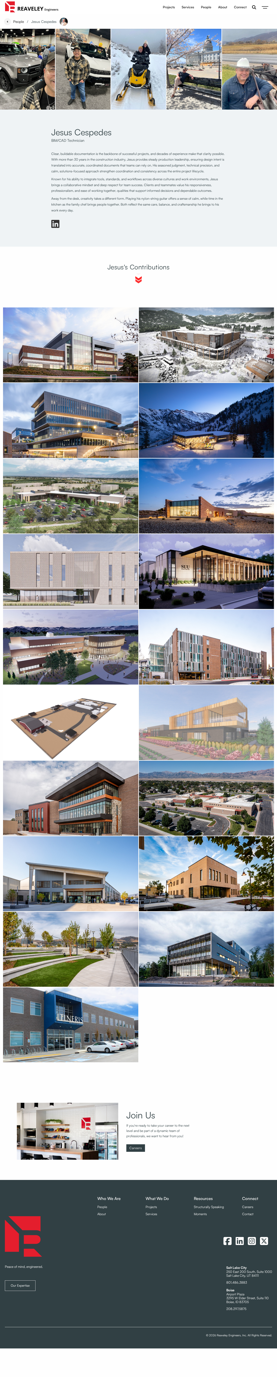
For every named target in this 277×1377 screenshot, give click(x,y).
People (206, 7)
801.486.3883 (236, 1282)
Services (188, 7)
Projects (169, 7)
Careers (135, 1148)
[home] (31, 7)
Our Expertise (20, 1285)
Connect (240, 7)
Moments (200, 1214)
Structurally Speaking (209, 1207)
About (222, 7)
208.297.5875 (236, 1309)
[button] (265, 7)
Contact (247, 1214)
